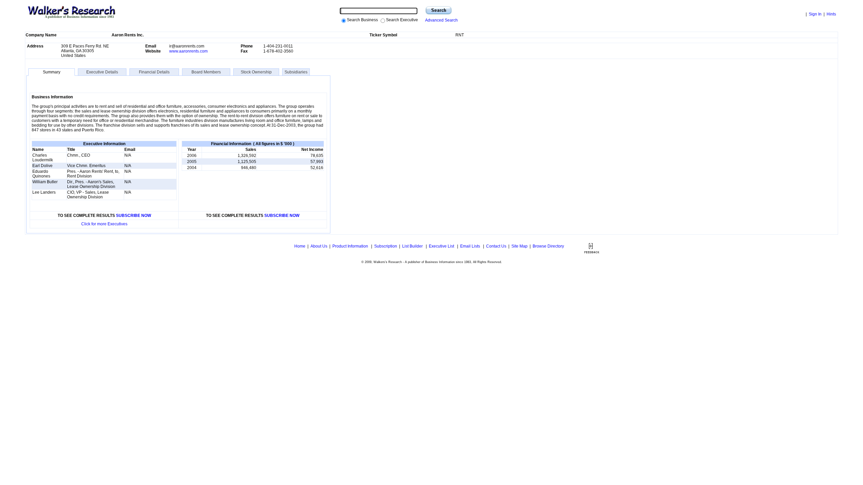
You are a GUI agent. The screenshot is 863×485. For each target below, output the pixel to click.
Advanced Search (440, 20)
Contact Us (496, 246)
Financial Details (154, 72)
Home (299, 246)
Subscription (385, 246)
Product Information (350, 246)
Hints (831, 14)
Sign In (815, 14)
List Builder (413, 246)
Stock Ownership (256, 72)
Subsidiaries (296, 72)
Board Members (206, 72)
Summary (51, 72)
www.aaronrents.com (188, 51)
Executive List (442, 246)
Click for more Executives (104, 224)
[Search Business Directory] (438, 10)
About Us (318, 246)
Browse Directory (548, 246)
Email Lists (470, 246)
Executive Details (102, 72)
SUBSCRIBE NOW (133, 215)
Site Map (519, 246)
